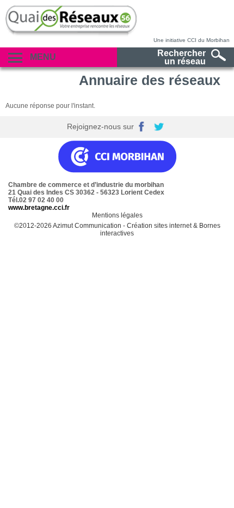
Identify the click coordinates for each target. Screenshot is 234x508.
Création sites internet (159, 225)
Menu (42, 57)
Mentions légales (117, 215)
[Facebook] (143, 127)
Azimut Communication (87, 225)
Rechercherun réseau (181, 57)
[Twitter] (160, 127)
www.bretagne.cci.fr (39, 207)
